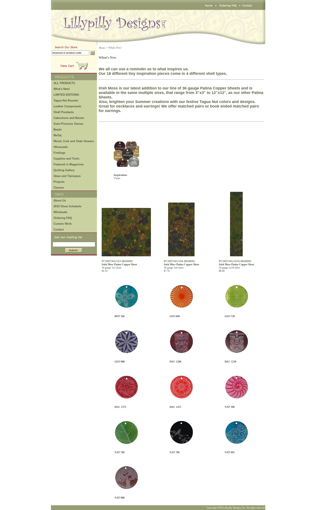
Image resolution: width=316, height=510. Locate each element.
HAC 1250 (230, 361)
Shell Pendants (64, 112)
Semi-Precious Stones (68, 123)
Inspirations (120, 175)
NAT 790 (174, 452)
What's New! (62, 89)
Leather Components (67, 106)
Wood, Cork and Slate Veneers (74, 141)
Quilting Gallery (64, 170)
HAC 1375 (120, 407)
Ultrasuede (61, 147)
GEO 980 (120, 361)
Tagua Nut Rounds (66, 100)
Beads (58, 129)
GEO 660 (175, 316)
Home (102, 47)
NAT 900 (119, 497)
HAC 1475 (175, 407)
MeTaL (58, 135)
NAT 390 (230, 407)
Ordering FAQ (63, 218)
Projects (59, 181)
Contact (59, 229)
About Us (60, 200)
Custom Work (63, 223)
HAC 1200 (175, 361)
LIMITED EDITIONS (66, 94)
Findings (59, 152)
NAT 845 (230, 452)
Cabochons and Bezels (69, 118)
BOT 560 (119, 316)
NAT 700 (119, 452)
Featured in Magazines (69, 164)
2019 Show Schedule (67, 206)
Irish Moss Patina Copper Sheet (119, 264)
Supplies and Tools (66, 158)
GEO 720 (230, 316)
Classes (59, 187)
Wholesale (60, 212)
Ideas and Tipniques (67, 176)
